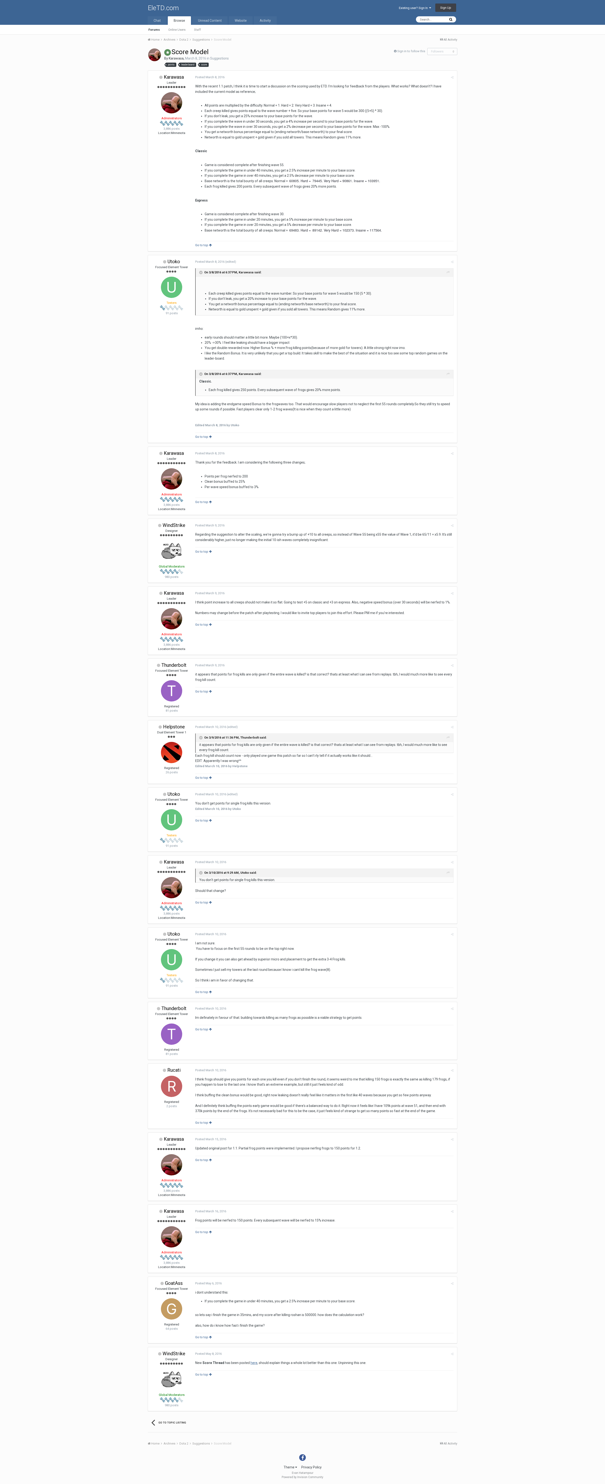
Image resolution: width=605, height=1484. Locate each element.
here (254, 1363)
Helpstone (174, 727)
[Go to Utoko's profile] (171, 287)
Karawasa (176, 58)
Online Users (177, 29)
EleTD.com (163, 8)
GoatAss (174, 1283)
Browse (179, 20)
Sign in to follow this (411, 51)
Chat (157, 20)
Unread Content (210, 20)
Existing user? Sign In (414, 8)
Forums (154, 29)
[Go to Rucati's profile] (171, 1086)
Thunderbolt (173, 665)
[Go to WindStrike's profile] (171, 551)
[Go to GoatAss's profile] (171, 1309)
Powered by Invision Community (302, 1477)
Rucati (174, 1070)
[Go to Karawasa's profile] (154, 54)
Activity (265, 20)
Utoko (174, 261)
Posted (210, 77)
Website (241, 20)
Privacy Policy (311, 1467)
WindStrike (174, 525)
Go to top (202, 245)
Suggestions (219, 58)
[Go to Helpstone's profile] (171, 752)
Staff (197, 29)
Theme (289, 1467)
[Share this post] (452, 77)
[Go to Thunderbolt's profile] (171, 690)
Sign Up (445, 7)
